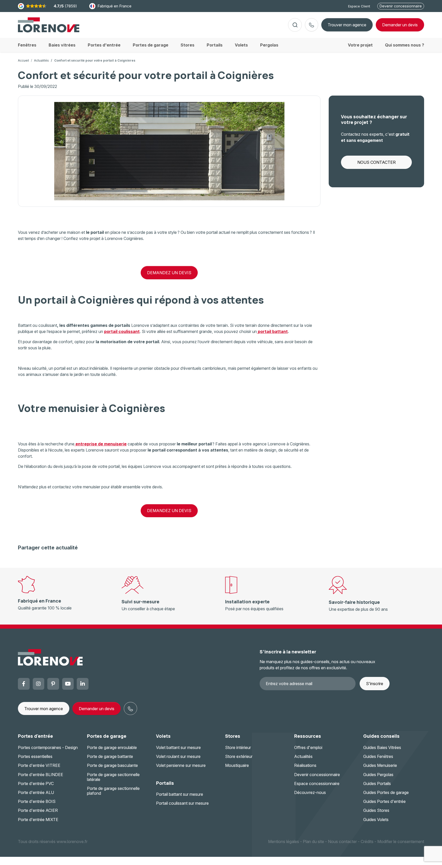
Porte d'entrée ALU (36, 792)
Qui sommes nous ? (404, 45)
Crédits (367, 841)
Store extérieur (238, 756)
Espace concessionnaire (316, 783)
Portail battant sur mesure (179, 794)
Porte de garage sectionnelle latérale (113, 777)
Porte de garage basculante (112, 765)
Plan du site (313, 841)
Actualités (41, 60)
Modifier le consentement (400, 841)
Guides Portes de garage (386, 792)
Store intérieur (238, 747)
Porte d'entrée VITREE (39, 765)
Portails (165, 783)
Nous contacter (342, 841)
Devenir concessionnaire (401, 6)
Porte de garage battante (110, 756)
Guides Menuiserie (380, 765)
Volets (163, 736)
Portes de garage (106, 736)
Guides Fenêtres (378, 756)
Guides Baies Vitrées (382, 747)
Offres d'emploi (308, 747)
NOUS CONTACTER (376, 162)
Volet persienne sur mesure (181, 765)
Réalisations (305, 765)
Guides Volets (376, 819)
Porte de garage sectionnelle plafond (113, 791)
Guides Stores (376, 810)
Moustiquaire (237, 765)
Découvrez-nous (310, 792)
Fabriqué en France (114, 6)
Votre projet (360, 45)
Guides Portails (377, 783)
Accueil (23, 60)
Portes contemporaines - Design (48, 747)
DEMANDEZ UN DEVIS (169, 272)
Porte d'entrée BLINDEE (40, 774)
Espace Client (359, 6)
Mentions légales (283, 841)
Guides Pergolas (378, 774)
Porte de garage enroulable (112, 747)
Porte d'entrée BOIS (37, 801)
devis (400, 24)
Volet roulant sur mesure (178, 756)
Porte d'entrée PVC (36, 783)
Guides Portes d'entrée (384, 801)
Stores (232, 736)
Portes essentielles (35, 756)
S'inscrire (374, 683)
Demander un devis (96, 708)
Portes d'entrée (35, 736)
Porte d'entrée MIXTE (38, 819)
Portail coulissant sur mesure (182, 803)
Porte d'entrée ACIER (38, 810)
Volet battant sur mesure (178, 747)
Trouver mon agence (347, 24)
